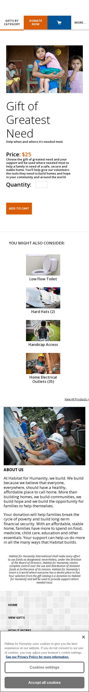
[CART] (59, 23)
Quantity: (18, 184)
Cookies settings (45, 667)
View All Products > (77, 399)
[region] (44, 661)
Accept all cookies (44, 683)
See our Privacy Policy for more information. (37, 657)
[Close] (84, 637)
